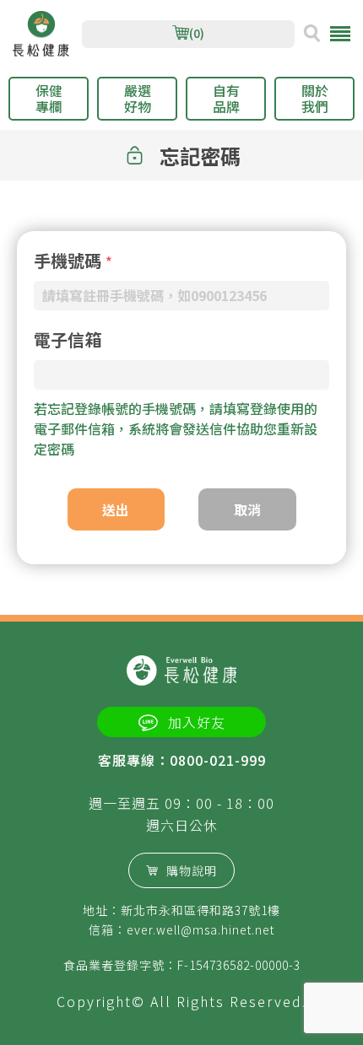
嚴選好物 (137, 98)
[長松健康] (41, 34)
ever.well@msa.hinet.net (200, 929)
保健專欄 (48, 98)
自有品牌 (226, 98)
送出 (115, 509)
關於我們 (314, 98)
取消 (247, 509)
